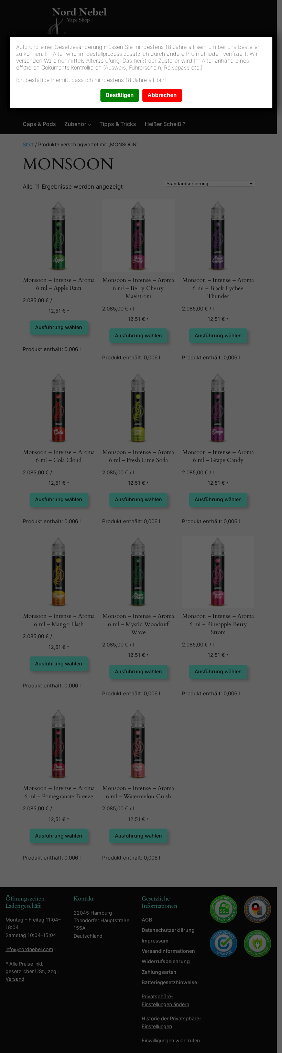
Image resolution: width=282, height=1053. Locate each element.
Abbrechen (162, 95)
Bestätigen (120, 95)
